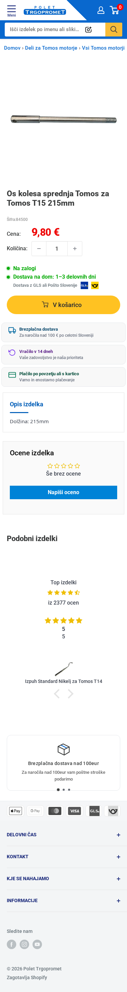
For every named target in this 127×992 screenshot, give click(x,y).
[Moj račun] (101, 10)
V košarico (66, 304)
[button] (58, 693)
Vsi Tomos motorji (103, 48)
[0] (114, 10)
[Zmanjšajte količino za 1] (39, 248)
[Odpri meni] (11, 8)
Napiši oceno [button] (63, 492)
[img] (63, 593)
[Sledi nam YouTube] (37, 944)
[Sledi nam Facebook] (11, 944)
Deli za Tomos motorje (51, 48)
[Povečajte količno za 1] (75, 248)
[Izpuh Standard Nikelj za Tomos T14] (63, 668)
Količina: (17, 248)
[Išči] (113, 29)
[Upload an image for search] (88, 29)
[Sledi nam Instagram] (24, 944)
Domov (12, 48)
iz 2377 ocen (63, 603)
